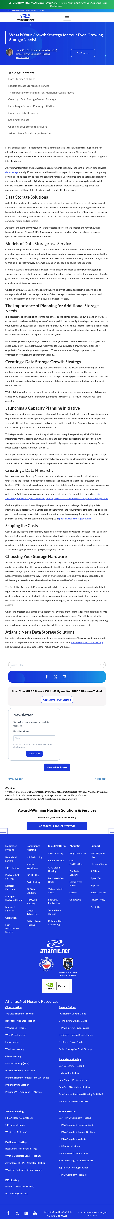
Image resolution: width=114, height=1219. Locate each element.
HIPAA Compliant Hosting (36, 53)
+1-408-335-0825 (57, 1215)
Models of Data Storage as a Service (28, 85)
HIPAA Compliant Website (72, 1139)
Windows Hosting (14, 1049)
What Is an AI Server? (16, 1132)
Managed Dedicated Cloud (14, 898)
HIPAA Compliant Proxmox (73, 1174)
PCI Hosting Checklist (16, 1193)
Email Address (21, 731)
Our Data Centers (74, 873)
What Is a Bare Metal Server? (73, 1101)
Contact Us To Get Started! (57, 826)
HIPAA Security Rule (69, 1146)
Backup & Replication (54, 901)
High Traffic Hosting (69, 1072)
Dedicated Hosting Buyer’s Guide (76, 1034)
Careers (73, 892)
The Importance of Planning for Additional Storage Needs (41, 92)
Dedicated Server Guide (71, 1042)
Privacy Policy (98, 899)
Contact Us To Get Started (57, 699)
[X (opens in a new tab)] (17, 1213)
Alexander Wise (42, 50)
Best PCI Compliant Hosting (19, 1186)
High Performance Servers (12, 928)
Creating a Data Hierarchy (23, 113)
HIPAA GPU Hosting (33, 901)
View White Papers (57, 767)
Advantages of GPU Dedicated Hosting (25, 1162)
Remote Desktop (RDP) (17, 1063)
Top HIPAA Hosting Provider (73, 1167)
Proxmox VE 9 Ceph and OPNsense (23, 1091)
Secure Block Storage (54, 912)
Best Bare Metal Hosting (71, 1065)
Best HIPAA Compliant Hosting (75, 1117)
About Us (74, 845)
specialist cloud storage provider (74, 518)
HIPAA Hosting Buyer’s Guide (74, 1027)
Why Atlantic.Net (78, 853)
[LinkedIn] (64, 677)
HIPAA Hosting (34, 857)
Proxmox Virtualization (17, 1084)
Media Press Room (75, 883)
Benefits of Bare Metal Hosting (74, 1087)
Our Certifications (76, 862)
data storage (11, 172)
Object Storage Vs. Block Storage (75, 1049)
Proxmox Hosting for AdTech (20, 1070)
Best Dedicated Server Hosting (21, 1148)
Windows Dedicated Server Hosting (23, 1169)
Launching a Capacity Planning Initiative (31, 106)
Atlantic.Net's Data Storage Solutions (30, 133)
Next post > (101, 778)
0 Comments (22, 57)
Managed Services (10, 909)
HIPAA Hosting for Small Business (76, 1160)
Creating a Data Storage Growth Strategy (32, 99)
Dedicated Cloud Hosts (56, 880)
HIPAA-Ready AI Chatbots (19, 1117)
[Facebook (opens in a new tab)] (8, 1213)
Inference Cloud (56, 860)
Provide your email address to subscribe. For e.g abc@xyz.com (32, 745)
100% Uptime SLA (98, 855)
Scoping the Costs (18, 119)
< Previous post (15, 778)
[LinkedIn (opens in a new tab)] (26, 1213)
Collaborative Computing (55, 922)
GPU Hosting (12, 867)
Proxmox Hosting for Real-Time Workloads (27, 1077)
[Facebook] (47, 677)
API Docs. (96, 871)
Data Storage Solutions (21, 78)
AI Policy (95, 906)
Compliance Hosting (33, 847)
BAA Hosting (33, 882)
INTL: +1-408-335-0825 (35, 10)
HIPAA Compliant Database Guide (76, 1124)
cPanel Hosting (13, 1056)
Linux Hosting (12, 1042)
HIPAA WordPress (32, 866)
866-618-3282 (58, 1211)
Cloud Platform (57, 845)
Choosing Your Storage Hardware (27, 126)
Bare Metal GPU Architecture (74, 1080)
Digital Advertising (33, 912)
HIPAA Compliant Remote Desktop (77, 1132)
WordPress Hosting (15, 1034)
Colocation (11, 917)
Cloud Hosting (55, 853)
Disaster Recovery (10, 887)
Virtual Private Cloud (55, 890)
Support (95, 845)
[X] (55, 677)
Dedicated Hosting (11, 847)
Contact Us (75, 899)
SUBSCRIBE (34, 753)
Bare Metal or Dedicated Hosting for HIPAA (81, 1094)
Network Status (99, 864)
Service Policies (98, 892)
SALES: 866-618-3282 (15, 10)
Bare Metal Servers (11, 859)
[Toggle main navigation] (67, 18)
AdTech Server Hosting (34, 923)
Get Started (83, 53)
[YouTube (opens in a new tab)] (35, 1213)
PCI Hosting (33, 875)
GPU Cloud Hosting (54, 869)
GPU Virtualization (15, 1124)
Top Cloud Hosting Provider (19, 1013)
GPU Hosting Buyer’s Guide (73, 1020)
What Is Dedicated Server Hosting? (23, 1155)
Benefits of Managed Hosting (20, 1020)
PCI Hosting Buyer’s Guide (72, 1013)
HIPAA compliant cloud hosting (87, 642)
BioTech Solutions (31, 891)
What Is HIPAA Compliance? (73, 1153)
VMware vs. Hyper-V (16, 1027)
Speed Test (96, 878)
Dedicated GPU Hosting (13, 877)
